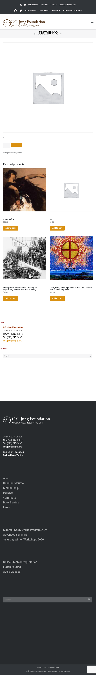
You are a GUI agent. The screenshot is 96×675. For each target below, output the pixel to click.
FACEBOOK (21, 5)
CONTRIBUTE (44, 5)
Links (6, 507)
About (6, 478)
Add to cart (16, 145)
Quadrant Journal (13, 483)
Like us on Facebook (13, 452)
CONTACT (53, 5)
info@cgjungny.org (12, 340)
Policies (8, 492)
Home (36, 34)
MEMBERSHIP (33, 5)
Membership (11, 488)
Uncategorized (45, 34)
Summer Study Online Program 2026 (25, 529)
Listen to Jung (12, 566)
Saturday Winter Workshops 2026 (23, 539)
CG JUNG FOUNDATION (51, 667)
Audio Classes (11, 571)
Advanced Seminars (15, 534)
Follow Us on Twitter (13, 455)
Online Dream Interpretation (20, 562)
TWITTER (25, 5)
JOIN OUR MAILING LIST (67, 5)
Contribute (9, 497)
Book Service (11, 502)
